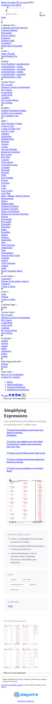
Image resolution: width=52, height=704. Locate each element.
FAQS (14, 685)
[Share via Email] (19, 395)
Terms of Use (6, 685)
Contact (19, 685)
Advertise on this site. (26, 701)
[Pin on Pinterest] (13, 395)
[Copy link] (23, 395)
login (3, 17)
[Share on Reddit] (16, 395)
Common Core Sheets (11, 5)
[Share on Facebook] (10, 395)
